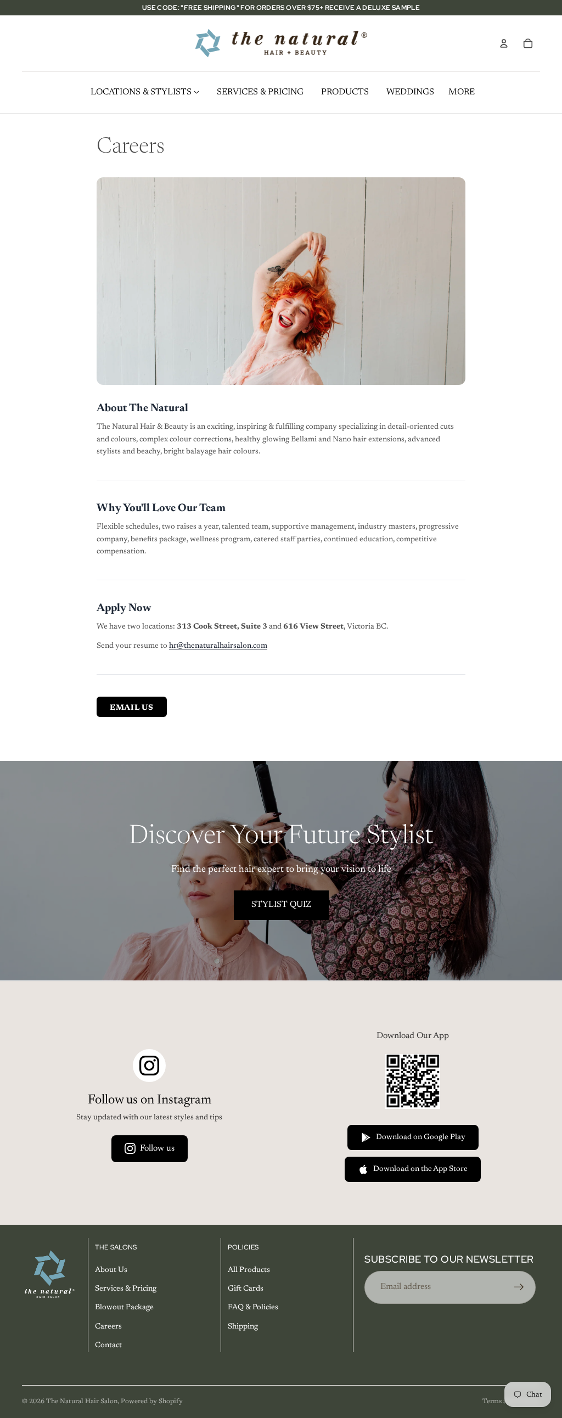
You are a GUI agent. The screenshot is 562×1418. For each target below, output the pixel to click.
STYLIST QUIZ (281, 904)
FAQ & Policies (253, 1308)
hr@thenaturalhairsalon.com (218, 646)
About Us (111, 1270)
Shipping (243, 1327)
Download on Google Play (420, 1137)
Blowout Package (124, 1308)
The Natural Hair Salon (81, 1401)
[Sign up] (519, 1287)
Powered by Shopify (152, 1401)
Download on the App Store (420, 1169)
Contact (108, 1345)
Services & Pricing (125, 1289)
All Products (249, 1270)
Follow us (157, 1148)
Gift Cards (245, 1289)
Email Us (132, 708)
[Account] (504, 43)
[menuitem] (461, 92)
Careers (108, 1327)
